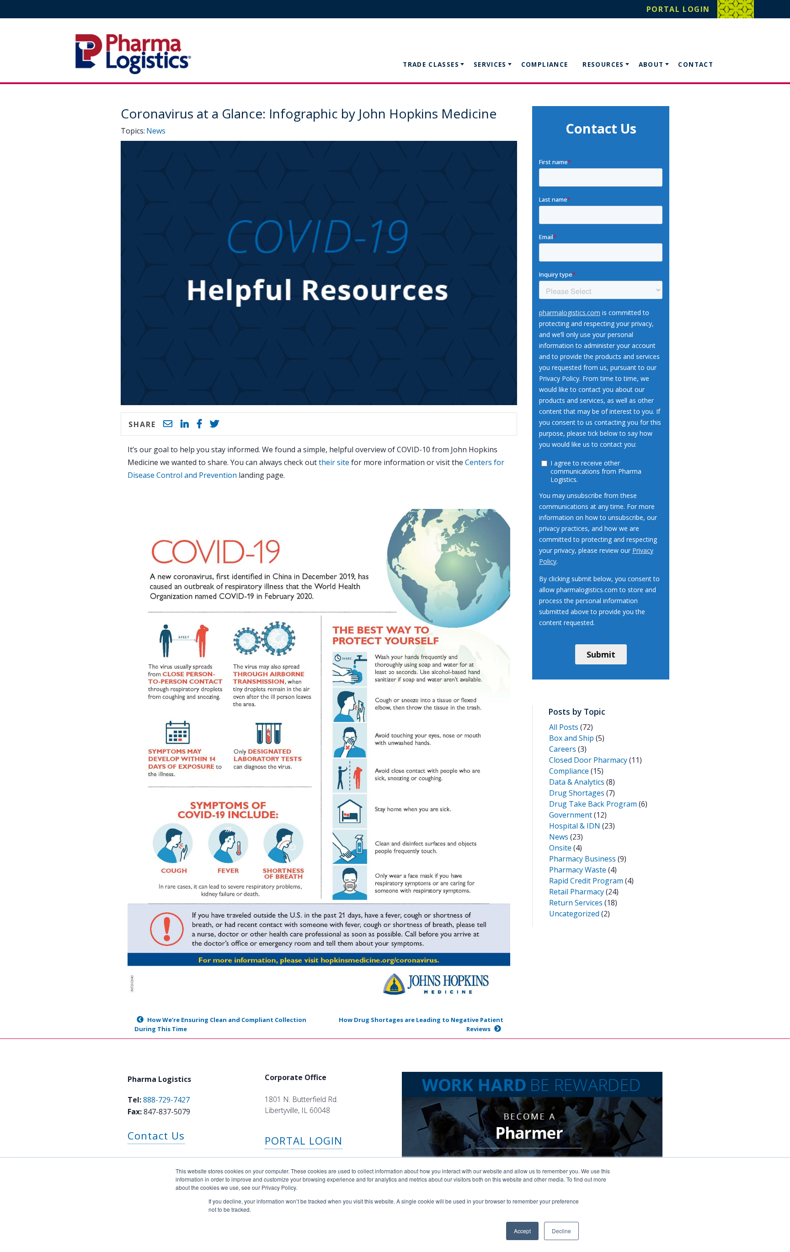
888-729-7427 (166, 1100)
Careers (562, 749)
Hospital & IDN (574, 826)
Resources (603, 64)
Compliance (544, 64)
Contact (695, 64)
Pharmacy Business (582, 859)
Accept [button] (522, 1231)
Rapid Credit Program (586, 881)
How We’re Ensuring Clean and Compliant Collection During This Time (220, 1024)
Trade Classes (431, 64)
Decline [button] (561, 1231)
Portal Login (678, 9)
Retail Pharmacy (576, 892)
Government (570, 815)
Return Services (576, 903)
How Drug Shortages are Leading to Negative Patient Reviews (421, 1024)
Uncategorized (574, 914)
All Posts (563, 727)
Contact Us (156, 1136)
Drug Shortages (576, 793)
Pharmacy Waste (577, 870)
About (651, 64)
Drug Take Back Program (593, 804)
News (155, 131)
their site (334, 462)
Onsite (560, 848)
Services (490, 64)
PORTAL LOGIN (303, 1141)
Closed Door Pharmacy (588, 760)
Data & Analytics (576, 782)
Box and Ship (571, 738)
